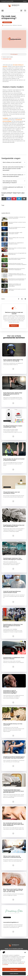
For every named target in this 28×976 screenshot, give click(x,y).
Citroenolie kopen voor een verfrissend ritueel (11, 492)
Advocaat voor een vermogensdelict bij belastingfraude (17, 254)
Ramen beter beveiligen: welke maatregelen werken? (15, 233)
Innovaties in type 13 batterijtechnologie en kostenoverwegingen (10, 692)
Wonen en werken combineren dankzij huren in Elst (17, 248)
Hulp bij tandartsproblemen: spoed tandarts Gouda (12, 592)
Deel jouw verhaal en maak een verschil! (14, 313)
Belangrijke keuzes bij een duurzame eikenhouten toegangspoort (16, 269)
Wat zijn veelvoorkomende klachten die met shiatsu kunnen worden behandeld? (14, 168)
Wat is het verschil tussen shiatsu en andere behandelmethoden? (14, 175)
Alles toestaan (14, 969)
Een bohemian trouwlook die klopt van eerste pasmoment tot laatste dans (17, 279)
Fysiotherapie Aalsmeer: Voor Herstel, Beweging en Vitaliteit (12, 559)
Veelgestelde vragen (6, 58)
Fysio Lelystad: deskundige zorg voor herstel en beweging (13, 360)
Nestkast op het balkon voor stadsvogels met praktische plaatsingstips (14, 285)
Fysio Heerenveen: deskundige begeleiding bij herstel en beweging (12, 394)
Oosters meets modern (7, 56)
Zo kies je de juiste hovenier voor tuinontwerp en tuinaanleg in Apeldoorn (17, 264)
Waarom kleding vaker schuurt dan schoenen (16, 238)
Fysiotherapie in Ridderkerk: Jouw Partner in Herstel (13, 658)
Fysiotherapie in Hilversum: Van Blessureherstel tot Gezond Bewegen (13, 626)
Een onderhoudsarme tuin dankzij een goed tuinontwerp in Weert (17, 259)
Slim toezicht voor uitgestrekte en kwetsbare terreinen (16, 243)
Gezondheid (7, 22)
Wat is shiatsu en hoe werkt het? (14, 162)
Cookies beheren (14, 973)
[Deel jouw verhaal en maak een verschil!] (14, 308)
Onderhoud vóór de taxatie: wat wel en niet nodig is (17, 290)
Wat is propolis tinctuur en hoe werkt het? (12, 724)
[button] (25, 952)
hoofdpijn (5, 118)
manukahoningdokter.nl (10, 922)
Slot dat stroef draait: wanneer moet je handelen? (17, 223)
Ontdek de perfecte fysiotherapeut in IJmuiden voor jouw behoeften (14, 757)
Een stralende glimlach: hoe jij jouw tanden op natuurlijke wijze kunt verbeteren (13, 824)
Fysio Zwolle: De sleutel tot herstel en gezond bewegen (13, 459)
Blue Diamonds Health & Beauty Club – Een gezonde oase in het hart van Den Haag (13, 890)
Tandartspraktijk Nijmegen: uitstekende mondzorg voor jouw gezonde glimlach (13, 791)
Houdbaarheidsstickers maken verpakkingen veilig (12, 426)
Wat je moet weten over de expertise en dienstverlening (12, 856)
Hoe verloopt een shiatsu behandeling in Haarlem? (14, 181)
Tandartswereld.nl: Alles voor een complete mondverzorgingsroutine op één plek (17, 274)
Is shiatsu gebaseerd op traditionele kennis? (14, 187)
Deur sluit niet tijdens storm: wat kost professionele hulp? (16, 228)
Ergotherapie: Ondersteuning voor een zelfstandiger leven (13, 525)
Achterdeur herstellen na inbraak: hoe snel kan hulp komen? (16, 218)
